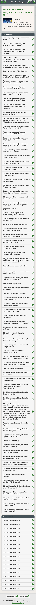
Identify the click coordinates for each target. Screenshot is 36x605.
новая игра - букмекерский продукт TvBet (16, 39)
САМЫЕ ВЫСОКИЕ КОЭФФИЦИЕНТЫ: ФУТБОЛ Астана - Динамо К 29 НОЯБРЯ (16, 59)
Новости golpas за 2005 (11, 588)
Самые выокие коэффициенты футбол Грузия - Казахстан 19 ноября (16, 76)
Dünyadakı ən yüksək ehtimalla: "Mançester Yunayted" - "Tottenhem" (16, 322)
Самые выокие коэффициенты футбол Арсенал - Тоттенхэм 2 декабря (14, 51)
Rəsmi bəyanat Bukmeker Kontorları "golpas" (15, 424)
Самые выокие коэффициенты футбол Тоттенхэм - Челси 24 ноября (16, 66)
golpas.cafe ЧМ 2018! (10, 209)
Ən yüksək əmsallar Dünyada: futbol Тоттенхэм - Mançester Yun (15, 457)
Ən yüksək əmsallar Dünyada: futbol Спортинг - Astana (15, 393)
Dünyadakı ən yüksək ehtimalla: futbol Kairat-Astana (16, 379)
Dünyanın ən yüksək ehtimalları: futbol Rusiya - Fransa (16, 346)
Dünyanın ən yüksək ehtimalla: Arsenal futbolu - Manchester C (16, 156)
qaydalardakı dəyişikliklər (12, 283)
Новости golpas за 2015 (11, 548)
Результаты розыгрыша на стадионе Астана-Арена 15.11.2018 (16, 82)
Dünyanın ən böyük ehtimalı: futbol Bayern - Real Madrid (15, 304)
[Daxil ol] (34, 1)
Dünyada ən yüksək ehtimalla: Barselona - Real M (13, 247)
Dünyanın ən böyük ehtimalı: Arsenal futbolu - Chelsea (16, 510)
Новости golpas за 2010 (11, 568)
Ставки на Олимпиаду (11, 441)
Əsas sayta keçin (18, 603)
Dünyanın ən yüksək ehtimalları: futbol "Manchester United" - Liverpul (16, 363)
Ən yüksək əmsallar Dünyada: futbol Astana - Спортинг (15, 430)
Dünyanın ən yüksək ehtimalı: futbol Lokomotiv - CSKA (15, 168)
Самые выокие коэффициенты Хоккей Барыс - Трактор (14, 44)
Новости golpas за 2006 (11, 584)
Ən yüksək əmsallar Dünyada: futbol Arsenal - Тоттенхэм (15, 445)
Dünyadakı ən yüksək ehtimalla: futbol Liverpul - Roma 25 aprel (16, 310)
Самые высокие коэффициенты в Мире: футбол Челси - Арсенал (15, 145)
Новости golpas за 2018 (11, 536)
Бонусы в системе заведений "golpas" (14, 475)
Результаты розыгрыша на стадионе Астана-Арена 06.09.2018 (16, 127)
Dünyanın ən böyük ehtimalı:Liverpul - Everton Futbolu (16, 504)
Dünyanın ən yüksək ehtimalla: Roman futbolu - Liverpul (16, 273)
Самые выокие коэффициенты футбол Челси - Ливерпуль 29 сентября (14, 106)
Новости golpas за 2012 (11, 560)
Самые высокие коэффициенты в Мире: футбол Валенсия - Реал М (15, 463)
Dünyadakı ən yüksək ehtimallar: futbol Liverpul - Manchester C (16, 487)
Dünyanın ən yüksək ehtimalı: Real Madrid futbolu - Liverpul (15, 229)
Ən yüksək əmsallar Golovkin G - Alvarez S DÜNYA (14, 113)
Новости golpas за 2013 (11, 556)
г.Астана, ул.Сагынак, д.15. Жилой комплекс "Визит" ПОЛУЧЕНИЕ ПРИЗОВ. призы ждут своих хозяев (16, 120)
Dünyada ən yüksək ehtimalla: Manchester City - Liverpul (13, 334)
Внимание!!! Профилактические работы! (15, 328)
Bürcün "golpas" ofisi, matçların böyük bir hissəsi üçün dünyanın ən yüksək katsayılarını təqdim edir (16, 260)
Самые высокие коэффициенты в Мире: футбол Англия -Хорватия (15, 192)
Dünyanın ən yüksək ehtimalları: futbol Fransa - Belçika (16, 198)
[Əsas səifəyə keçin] (5, 1)
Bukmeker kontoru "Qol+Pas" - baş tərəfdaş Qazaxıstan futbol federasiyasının (15, 386)
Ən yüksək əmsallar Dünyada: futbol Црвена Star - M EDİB (15, 436)
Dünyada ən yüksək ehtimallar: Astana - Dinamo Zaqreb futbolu (17, 162)
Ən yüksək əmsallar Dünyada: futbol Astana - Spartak (15, 469)
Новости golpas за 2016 (11, 544)
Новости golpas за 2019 (11, 532)
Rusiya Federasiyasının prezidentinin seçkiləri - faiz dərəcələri (16, 481)
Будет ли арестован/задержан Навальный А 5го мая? (14, 253)
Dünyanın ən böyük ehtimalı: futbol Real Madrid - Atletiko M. (15, 150)
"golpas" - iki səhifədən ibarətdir (14, 293)
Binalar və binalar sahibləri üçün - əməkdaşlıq (14, 316)
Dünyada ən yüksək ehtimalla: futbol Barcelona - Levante (16, 499)
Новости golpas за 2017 (11, 540)
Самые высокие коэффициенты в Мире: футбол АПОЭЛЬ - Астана (15, 139)
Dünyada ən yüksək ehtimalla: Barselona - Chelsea (13, 351)
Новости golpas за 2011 (11, 564)
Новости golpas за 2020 (11, 528)
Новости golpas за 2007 (11, 580)
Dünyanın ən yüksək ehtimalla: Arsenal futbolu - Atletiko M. (16, 298)
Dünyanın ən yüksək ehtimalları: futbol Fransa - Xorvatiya (16, 186)
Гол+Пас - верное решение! (13, 368)
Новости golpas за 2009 (11, 572)
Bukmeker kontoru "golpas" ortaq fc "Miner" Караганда (16, 340)
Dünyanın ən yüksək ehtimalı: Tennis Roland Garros (16, 219)
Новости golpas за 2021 (11, 524)
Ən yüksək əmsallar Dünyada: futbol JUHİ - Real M (15, 373)
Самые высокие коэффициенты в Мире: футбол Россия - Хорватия (15, 204)
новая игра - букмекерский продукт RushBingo (16, 288)
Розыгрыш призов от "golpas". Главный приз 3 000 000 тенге (14, 88)
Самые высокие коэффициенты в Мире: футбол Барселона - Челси (15, 357)
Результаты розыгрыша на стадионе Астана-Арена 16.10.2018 (16, 94)
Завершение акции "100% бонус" (15, 71)
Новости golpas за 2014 (11, 552)
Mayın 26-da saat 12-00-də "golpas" (15, 224)
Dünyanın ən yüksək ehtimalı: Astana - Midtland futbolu (16, 180)
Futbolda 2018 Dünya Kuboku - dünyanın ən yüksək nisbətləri (14, 213)
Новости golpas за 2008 (11, 576)
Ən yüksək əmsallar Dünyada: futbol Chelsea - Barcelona (15, 399)
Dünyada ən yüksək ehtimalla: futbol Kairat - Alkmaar (16, 174)
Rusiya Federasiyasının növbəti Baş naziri (15, 267)
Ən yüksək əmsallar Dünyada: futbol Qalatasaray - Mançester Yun (15, 235)
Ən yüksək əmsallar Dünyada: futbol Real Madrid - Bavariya (15, 278)
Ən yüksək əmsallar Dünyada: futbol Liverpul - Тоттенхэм (15, 451)
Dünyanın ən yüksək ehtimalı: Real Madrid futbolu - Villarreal (15, 493)
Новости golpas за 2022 (11, 520)
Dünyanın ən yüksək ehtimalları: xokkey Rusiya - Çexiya (14, 241)
